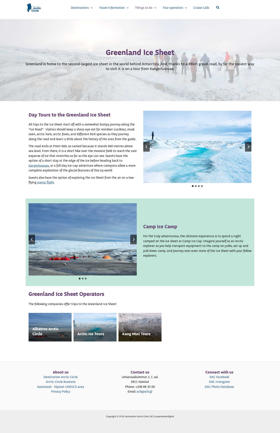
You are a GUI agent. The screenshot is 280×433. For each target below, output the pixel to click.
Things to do (143, 8)
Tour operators (173, 8)
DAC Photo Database (219, 387)
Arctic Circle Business (60, 382)
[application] (91, 8)
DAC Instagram (219, 382)
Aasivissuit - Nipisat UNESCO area (60, 387)
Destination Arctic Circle (61, 377)
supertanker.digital (164, 416)
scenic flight (45, 182)
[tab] (193, 186)
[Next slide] (248, 147)
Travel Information (112, 8)
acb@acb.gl (144, 392)
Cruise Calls (201, 8)
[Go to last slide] (146, 147)
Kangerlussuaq (39, 166)
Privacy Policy (60, 392)
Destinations (80, 8)
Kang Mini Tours (136, 334)
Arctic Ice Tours (90, 334)
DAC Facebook (219, 377)
